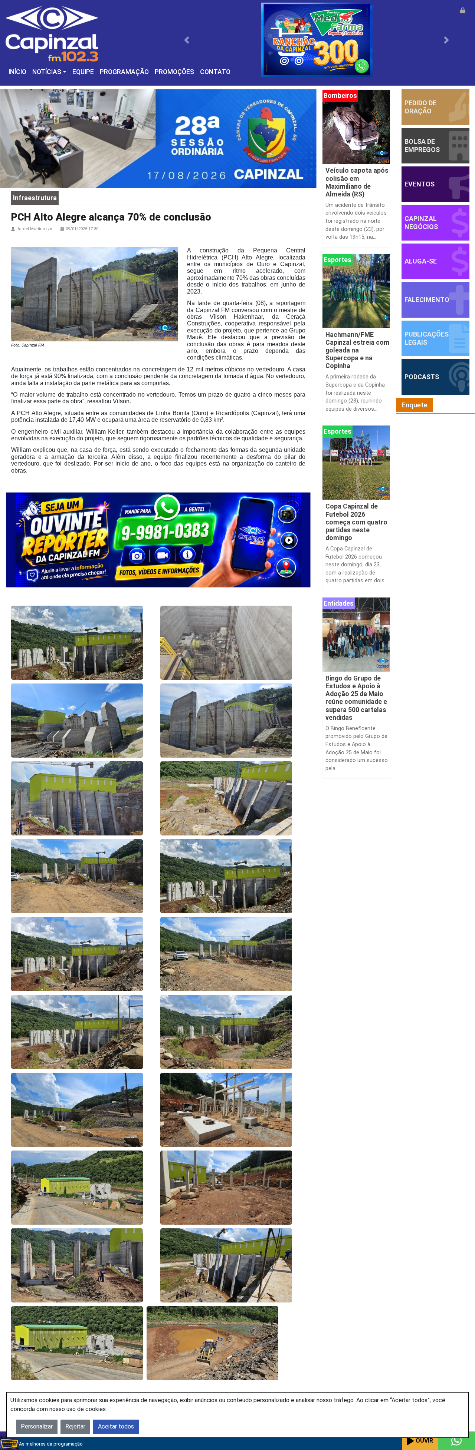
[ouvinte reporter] (158, 539)
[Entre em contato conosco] (456, 1440)
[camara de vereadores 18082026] (158, 138)
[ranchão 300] (317, 39)
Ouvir (424, 1440)
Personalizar (37, 1426)
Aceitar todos (116, 1426)
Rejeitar (75, 1426)
